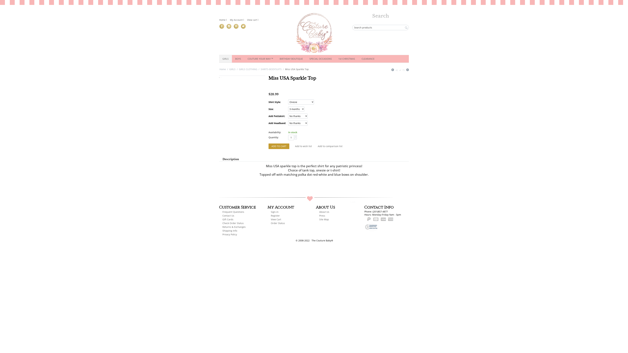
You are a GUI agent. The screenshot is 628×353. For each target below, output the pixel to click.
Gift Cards (227, 219)
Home (222, 69)
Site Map (324, 219)
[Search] (406, 28)
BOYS (238, 58)
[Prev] (392, 70)
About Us (324, 211)
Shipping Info (229, 230)
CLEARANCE (368, 58)
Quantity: (274, 137)
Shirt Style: (275, 102)
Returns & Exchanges (234, 226)
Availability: (275, 132)
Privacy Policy (229, 234)
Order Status (278, 223)
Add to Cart (278, 146)
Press (322, 215)
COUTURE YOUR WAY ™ (260, 58)
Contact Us (228, 215)
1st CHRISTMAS (346, 58)
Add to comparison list (330, 146)
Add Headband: (277, 123)
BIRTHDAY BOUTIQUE (291, 58)
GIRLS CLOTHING (248, 69)
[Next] (407, 70)
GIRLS (225, 58)
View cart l (252, 19)
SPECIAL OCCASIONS (320, 58)
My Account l (237, 19)
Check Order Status (233, 223)
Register (275, 215)
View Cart (276, 219)
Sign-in (275, 211)
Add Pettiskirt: (277, 116)
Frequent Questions (233, 211)
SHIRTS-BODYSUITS (271, 69)
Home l (223, 19)
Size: (271, 109)
